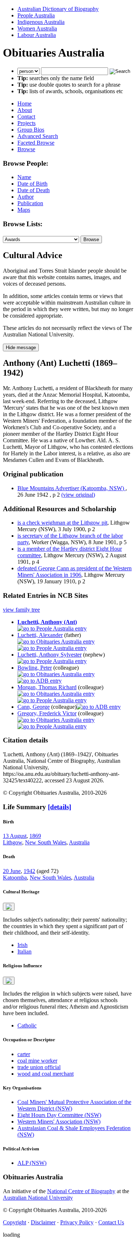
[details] (59, 807)
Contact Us (111, 1222)
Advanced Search (37, 136)
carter (23, 1054)
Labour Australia (36, 35)
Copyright (14, 1222)
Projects (26, 123)
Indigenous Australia (41, 22)
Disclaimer (43, 1222)
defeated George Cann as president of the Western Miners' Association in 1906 (74, 571)
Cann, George (33, 707)
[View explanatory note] (9, 907)
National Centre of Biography (81, 1191)
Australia (79, 842)
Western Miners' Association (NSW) (58, 1121)
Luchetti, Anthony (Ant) (47, 622)
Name (24, 177)
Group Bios (30, 130)
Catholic (27, 1025)
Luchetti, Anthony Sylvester (49, 654)
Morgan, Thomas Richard (47, 687)
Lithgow (12, 842)
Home (24, 103)
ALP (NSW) (31, 1163)
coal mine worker (37, 1061)
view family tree (21, 610)
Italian (24, 951)
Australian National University (38, 1198)
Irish (22, 945)
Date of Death (33, 190)
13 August (14, 836)
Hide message (21, 347)
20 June (12, 871)
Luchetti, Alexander (40, 635)
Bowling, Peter (34, 668)
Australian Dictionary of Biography (58, 9)
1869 (35, 836)
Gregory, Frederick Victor (47, 713)
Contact (26, 116)
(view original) (78, 495)
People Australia (36, 15)
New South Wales (45, 842)
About (24, 110)
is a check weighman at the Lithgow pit (62, 523)
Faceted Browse (35, 143)
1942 (29, 871)
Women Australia (37, 28)
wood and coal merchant (45, 1074)
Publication (30, 203)
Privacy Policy (77, 1222)
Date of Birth (32, 184)
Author (25, 197)
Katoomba (15, 877)
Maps (23, 210)
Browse (26, 149)
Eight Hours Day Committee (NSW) (59, 1115)
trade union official (39, 1067)
